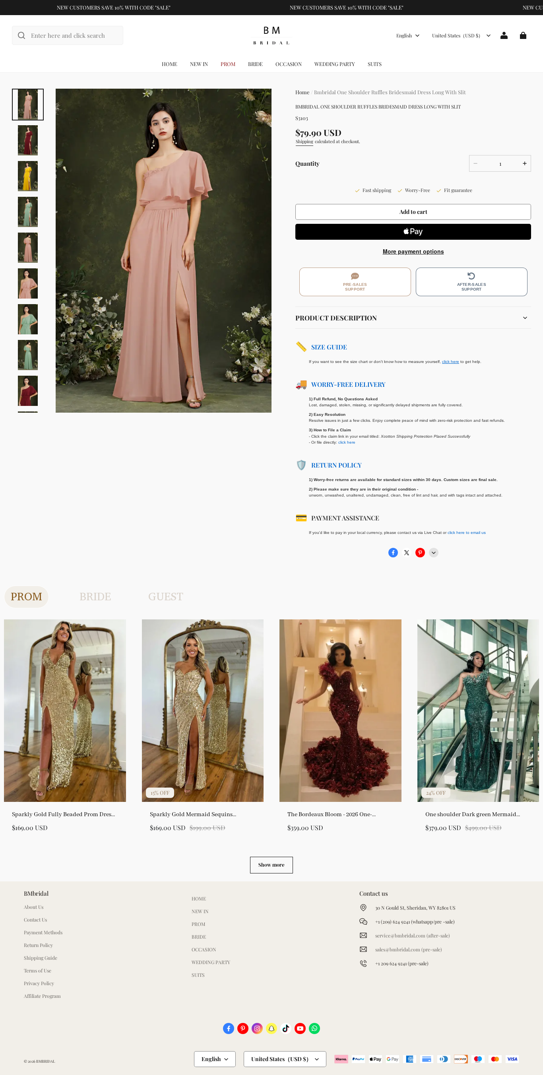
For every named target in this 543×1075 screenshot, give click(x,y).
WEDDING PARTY (334, 63)
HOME (169, 63)
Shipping (304, 141)
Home (302, 92)
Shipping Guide (40, 958)
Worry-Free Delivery (348, 384)
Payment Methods (43, 932)
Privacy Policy (39, 983)
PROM (228, 63)
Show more (271, 865)
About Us (33, 907)
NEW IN (199, 63)
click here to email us (467, 532)
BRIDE (255, 63)
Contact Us (35, 919)
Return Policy (336, 465)
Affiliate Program (42, 996)
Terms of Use (37, 970)
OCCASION (288, 63)
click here (346, 442)
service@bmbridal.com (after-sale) (412, 935)
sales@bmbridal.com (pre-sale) (408, 949)
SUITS (375, 63)
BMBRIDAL (45, 1061)
